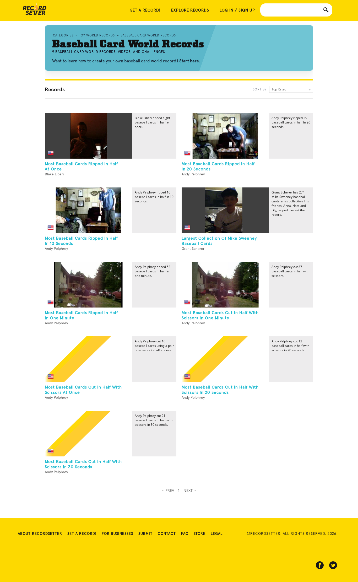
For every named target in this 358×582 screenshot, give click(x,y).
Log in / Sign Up (237, 10)
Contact (167, 534)
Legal (217, 534)
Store (199, 534)
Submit (145, 534)
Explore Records (190, 10)
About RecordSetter (40, 534)
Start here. (189, 60)
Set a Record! (81, 534)
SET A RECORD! (145, 10)
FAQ (184, 534)
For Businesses (117, 534)
